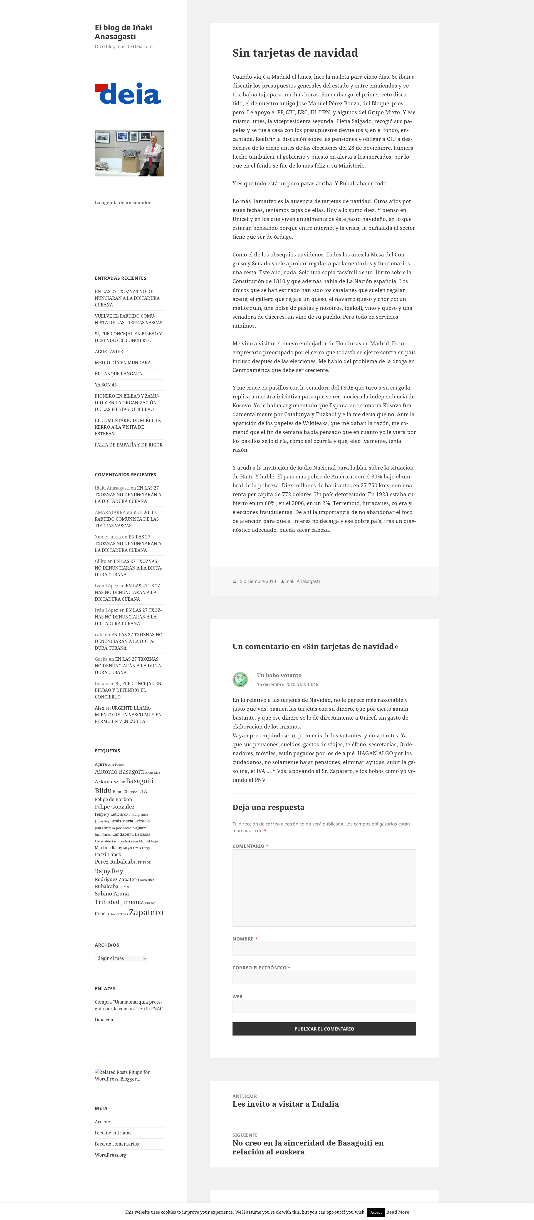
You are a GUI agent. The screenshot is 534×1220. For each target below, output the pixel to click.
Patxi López (108, 854)
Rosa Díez (147, 880)
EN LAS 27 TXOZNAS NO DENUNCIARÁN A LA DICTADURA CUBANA (127, 298)
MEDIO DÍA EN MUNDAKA (123, 363)
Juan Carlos (103, 835)
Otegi (146, 848)
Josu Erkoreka (105, 828)
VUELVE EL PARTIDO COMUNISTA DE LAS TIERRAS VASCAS (127, 519)
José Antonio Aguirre (131, 828)
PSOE (147, 862)
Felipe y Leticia (109, 814)
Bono (117, 791)
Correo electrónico (262, 968)
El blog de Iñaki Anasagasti (123, 31)
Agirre (101, 764)
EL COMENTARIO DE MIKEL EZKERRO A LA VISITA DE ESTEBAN (128, 427)
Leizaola (142, 834)
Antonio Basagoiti (119, 771)
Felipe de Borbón (113, 799)
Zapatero (146, 912)
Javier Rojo (102, 821)
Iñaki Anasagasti (302, 581)
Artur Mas (152, 773)
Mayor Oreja (132, 848)
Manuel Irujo (148, 841)
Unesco (150, 903)
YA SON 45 (106, 385)
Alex (99, 708)
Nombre (245, 939)
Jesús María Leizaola (131, 821)
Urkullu (102, 913)
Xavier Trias (119, 914)
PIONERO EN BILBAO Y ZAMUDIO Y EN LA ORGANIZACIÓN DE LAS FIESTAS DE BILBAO (127, 402)
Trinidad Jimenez (119, 902)
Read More (397, 1212)
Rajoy (102, 871)
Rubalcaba (106, 886)
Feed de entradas (113, 1133)
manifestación (127, 841)
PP (140, 862)
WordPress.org (111, 1155)
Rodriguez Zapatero (117, 879)
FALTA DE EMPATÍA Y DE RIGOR (129, 445)
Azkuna (103, 781)
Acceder (103, 1122)
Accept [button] (376, 1212)
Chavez (130, 791)
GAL (127, 815)
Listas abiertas (105, 841)
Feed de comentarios (117, 1144)
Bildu (103, 790)
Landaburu (123, 834)
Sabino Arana (112, 893)
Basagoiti (139, 781)
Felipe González (115, 806)
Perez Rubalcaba (116, 861)
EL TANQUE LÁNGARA (118, 374)
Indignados (140, 815)
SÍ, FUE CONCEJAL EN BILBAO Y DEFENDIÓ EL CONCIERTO (128, 690)
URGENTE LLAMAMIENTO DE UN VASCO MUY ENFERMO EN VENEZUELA (129, 714)
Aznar (119, 781)
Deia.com (105, 1020)
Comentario (251, 846)
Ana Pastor (116, 765)
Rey (117, 870)
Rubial (124, 887)
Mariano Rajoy (108, 847)
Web (238, 997)
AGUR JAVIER (109, 351)
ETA (142, 791)
